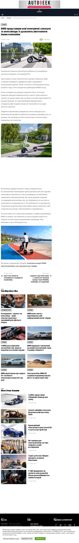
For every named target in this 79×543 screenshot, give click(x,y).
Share (3, 45)
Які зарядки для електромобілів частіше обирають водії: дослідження (38, 443)
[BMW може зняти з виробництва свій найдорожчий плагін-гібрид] (39, 301)
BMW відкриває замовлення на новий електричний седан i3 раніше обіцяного (39, 348)
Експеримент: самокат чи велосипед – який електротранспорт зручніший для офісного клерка (11, 317)
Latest (39, 11)
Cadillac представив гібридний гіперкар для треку (38, 397)
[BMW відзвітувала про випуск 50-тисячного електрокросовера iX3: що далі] (13, 361)
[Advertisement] (26, 173)
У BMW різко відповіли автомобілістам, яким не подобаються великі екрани (12, 348)
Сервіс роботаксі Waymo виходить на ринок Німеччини (38, 458)
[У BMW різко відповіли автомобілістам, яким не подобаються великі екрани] (13, 333)
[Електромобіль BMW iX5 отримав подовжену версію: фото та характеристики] (39, 361)
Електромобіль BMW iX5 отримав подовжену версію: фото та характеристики (39, 375)
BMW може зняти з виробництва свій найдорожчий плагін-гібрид (39, 315)
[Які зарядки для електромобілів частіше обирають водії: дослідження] (13, 446)
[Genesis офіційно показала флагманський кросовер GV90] (13, 416)
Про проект (34, 524)
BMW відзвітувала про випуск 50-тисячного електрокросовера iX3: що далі (13, 376)
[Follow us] (75, 14)
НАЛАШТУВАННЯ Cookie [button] (11, 539)
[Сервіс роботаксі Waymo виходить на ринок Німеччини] (13, 462)
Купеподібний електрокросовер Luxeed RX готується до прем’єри (40, 427)
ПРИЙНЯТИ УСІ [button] (40, 538)
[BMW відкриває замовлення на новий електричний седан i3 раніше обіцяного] (39, 333)
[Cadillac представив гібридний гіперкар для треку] (13, 401)
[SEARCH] (77, 14)
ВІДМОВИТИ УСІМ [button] (27, 538)
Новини (4, 310)
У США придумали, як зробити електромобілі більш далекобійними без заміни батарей (39, 474)
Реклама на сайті (36, 526)
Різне (9, 310)
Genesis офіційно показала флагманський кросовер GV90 (39, 412)
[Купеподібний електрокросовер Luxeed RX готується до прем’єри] (13, 431)
